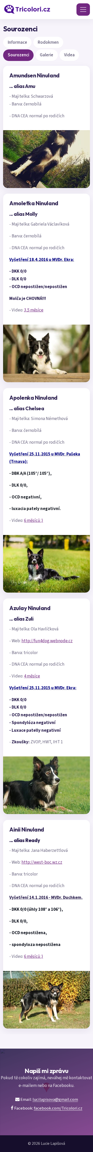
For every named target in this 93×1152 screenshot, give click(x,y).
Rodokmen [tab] (48, 42)
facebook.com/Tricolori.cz (58, 1108)
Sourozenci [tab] (18, 55)
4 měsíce (32, 676)
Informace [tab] (17, 42)
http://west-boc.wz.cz (41, 862)
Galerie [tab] (46, 55)
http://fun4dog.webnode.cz (47, 641)
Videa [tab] (69, 55)
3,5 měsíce (33, 310)
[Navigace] (83, 9)
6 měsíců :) (33, 520)
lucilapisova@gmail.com (55, 1099)
